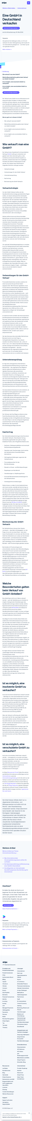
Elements (5, 994)
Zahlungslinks (6, 1010)
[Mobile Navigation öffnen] (28, 2)
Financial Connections (8, 997)
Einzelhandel (20, 1026)
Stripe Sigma (5, 1021)
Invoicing (4, 1001)
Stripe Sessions (6, 1077)
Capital (4, 981)
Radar (4, 1016)
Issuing (4, 1003)
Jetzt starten (7, 905)
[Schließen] (29, 1113)
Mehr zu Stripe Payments (9, 929)
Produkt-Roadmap (22, 1068)
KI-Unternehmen (21, 1001)
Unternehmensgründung (9, 778)
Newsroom (20, 1072)
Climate (4, 986)
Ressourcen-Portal (13, 772)
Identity (4, 999)
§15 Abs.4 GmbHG (17, 502)
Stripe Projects (21, 1060)
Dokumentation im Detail (9, 948)
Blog (3, 1072)
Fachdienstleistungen (23, 1022)
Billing (4, 979)
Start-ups (19, 973)
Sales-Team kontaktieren (9, 909)
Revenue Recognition (8, 1018)
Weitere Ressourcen (8, 1094)
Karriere (19, 1070)
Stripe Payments (13, 785)
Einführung (5, 71)
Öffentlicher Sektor (22, 1024)
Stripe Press (20, 1075)
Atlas (3, 975)
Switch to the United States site (11, 1117)
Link (3, 1005)
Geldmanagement (22, 994)
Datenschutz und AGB (8, 1079)
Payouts (4, 1014)
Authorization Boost (7, 977)
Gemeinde (5, 1075)
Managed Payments (7, 1008)
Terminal (4, 1025)
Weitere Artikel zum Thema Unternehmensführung (10, 852)
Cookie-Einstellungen (8, 1091)
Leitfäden (5, 1068)
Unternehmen (21, 8)
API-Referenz (20, 1049)
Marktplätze (20, 992)
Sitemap (4, 1089)
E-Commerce (20, 981)
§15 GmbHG (15, 607)
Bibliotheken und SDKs (23, 1057)
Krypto (4, 990)
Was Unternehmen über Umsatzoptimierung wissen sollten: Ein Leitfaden (15, 860)
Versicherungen (21, 1012)
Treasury (4, 1027)
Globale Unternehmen (23, 988)
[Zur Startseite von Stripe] (4, 962)
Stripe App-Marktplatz (23, 1034)
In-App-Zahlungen (22, 990)
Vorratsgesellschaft (10, 783)
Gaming (19, 1005)
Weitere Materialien (8, 8)
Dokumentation (21, 1047)
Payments (5, 1012)
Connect (4, 988)
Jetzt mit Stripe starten (10, 28)
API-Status (20, 1051)
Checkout (5, 984)
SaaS (18, 999)
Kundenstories (6, 1070)
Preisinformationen (7, 973)
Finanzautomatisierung (23, 986)
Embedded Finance (22, 984)
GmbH (9, 154)
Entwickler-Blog (21, 1062)
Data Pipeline (6, 992)
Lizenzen (4, 1087)
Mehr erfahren (7, 49)
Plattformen (20, 997)
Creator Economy (22, 1003)
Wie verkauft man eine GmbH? (11, 74)
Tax (3, 1023)
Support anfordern (7, 1100)
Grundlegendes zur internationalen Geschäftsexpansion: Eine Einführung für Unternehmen (16, 870)
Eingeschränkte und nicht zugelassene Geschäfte (7, 1083)
